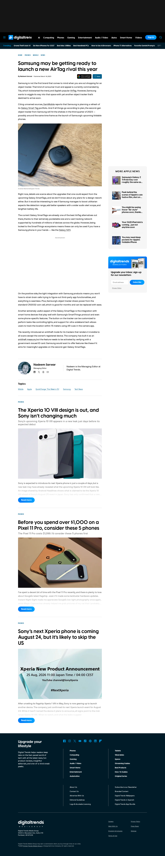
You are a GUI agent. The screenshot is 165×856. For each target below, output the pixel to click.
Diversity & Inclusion (115, 831)
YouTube (80, 741)
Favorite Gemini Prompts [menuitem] (144, 45)
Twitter (74, 741)
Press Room (135, 826)
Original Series (121, 776)
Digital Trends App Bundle (125, 804)
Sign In (151, 37)
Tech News (79, 389)
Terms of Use (112, 836)
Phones (73, 750)
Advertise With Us (77, 795)
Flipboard (100, 741)
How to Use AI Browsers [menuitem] (101, 45)
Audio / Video (75, 763)
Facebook (64, 741)
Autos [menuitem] (114, 37)
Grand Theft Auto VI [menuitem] (22, 45)
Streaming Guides (122, 763)
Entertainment (76, 772)
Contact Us (74, 791)
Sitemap (133, 831)
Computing (74, 755)
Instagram (69, 741)
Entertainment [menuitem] (85, 37)
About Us (73, 787)
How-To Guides (121, 772)
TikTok (85, 741)
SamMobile (49, 104)
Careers (110, 821)
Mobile (20, 389)
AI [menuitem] (39, 37)
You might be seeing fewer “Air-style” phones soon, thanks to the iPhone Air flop (132, 211)
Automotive (75, 776)
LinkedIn (95, 741)
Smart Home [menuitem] (126, 37)
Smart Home (75, 767)
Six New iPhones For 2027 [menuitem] (43, 45)
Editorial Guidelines (77, 800)
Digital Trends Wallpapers (125, 795)
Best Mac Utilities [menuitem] (64, 45)
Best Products (120, 767)
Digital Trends (17, 41)
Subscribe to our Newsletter (126, 787)
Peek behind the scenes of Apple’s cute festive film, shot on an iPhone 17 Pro (132, 196)
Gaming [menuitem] (71, 37)
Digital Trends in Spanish (124, 800)
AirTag (73, 90)
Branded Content (121, 791)
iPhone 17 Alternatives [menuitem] (123, 45)
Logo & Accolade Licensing (80, 804)
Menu (4, 37)
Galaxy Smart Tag (29, 108)
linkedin (35, 372)
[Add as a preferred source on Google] (84, 76)
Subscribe (137, 282)
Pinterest (90, 741)
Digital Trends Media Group (32, 846)
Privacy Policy (116, 288)
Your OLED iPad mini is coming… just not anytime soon (132, 225)
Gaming (73, 759)
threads (43, 372)
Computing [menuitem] (48, 37)
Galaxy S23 (65, 229)
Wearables (119, 755)
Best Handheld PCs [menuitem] (81, 45)
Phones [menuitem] (60, 37)
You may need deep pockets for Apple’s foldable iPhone (131, 240)
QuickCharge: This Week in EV (47, 389)
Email (48, 372)
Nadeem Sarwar (26, 76)
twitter (39, 372)
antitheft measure (27, 339)
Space (117, 759)
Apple (29, 389)
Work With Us (113, 826)
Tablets (118, 750)
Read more (26, 500)
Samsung (67, 389)
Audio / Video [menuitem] (101, 37)
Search (161, 37)
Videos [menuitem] (138, 37)
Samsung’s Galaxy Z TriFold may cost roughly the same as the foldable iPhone (131, 181)
